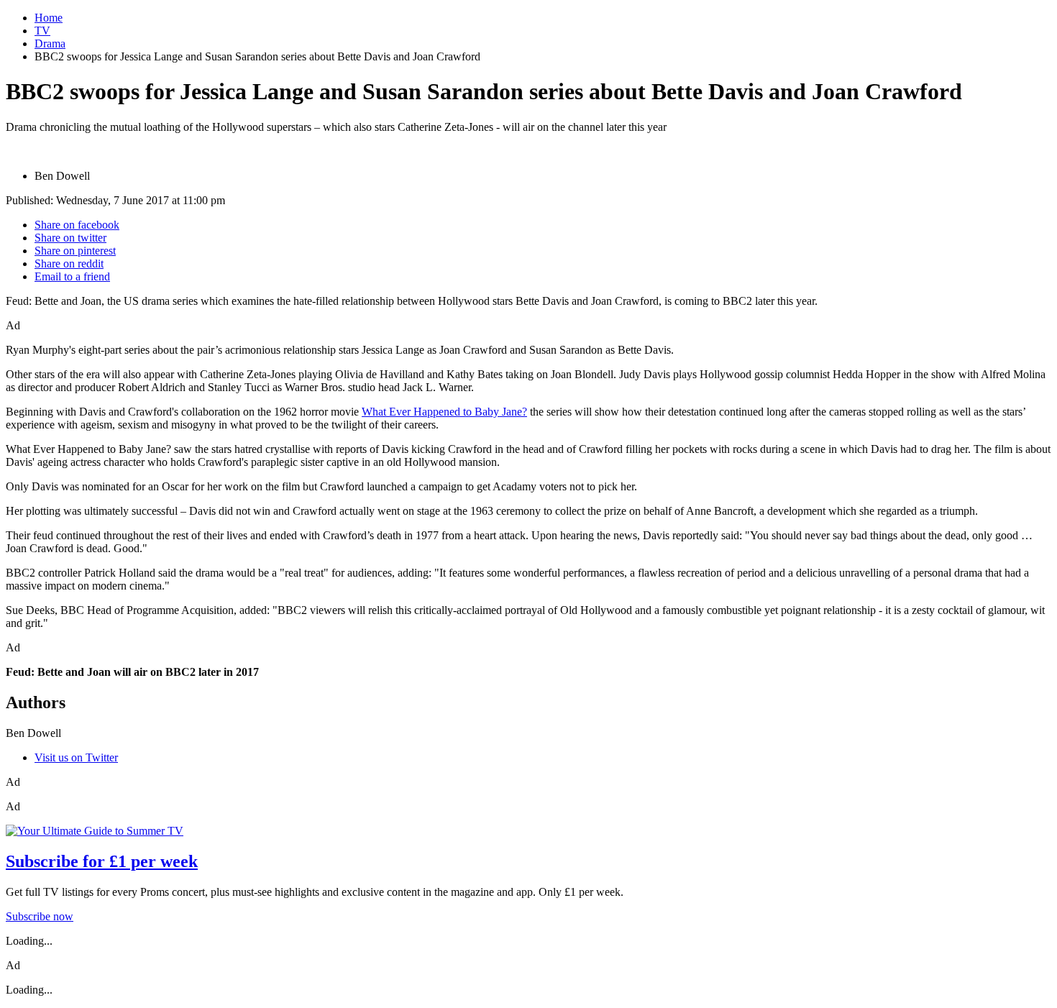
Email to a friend (72, 276)
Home (49, 18)
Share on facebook (77, 225)
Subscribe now (39, 916)
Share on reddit (69, 263)
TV (42, 30)
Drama (50, 43)
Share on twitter (70, 238)
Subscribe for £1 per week (102, 861)
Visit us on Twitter (76, 757)
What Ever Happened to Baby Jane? (444, 412)
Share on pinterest (75, 250)
